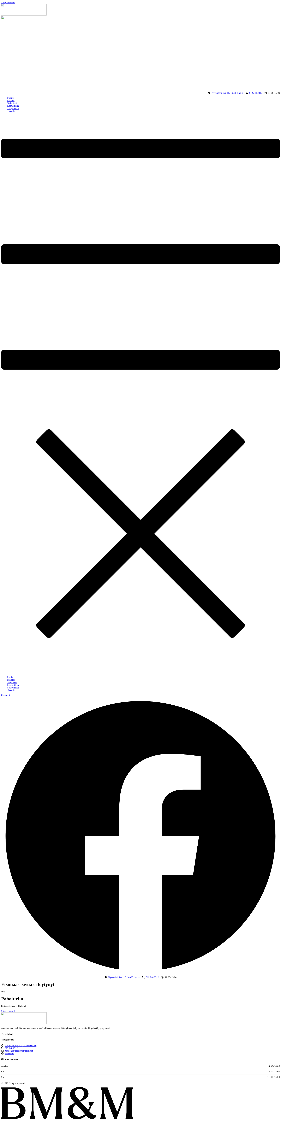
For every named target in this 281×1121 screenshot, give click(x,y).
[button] (140, 394)
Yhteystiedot (13, 108)
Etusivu (10, 98)
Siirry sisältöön (8, 2)
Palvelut (10, 100)
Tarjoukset (12, 103)
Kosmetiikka (13, 106)
